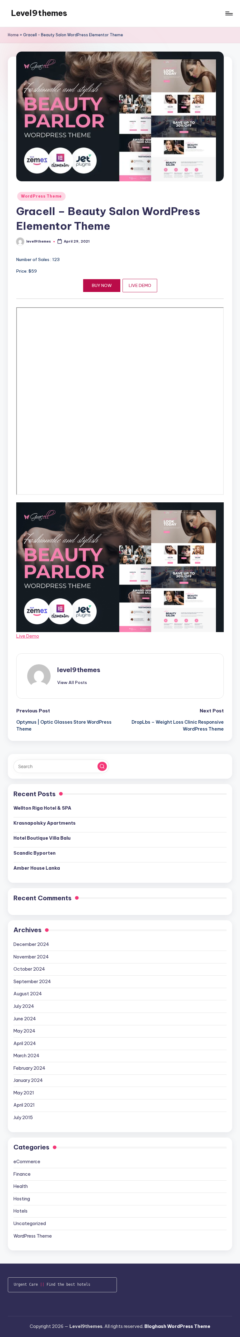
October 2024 (29, 969)
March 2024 (26, 1055)
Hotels (20, 1211)
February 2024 (29, 1068)
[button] (72, 682)
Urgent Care (26, 1284)
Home (13, 35)
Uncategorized (29, 1223)
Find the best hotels (68, 1284)
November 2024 (31, 957)
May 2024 (24, 1031)
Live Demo (27, 636)
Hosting (21, 1199)
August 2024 (27, 994)
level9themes (78, 670)
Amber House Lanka (36, 868)
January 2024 (28, 1080)
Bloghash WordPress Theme (177, 1326)
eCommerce (26, 1161)
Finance (22, 1174)
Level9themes (39, 13)
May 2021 (23, 1093)
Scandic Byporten (34, 853)
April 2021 (24, 1105)
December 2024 (31, 944)
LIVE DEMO (140, 285)
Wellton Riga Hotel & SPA (42, 808)
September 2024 (32, 981)
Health (20, 1186)
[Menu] (228, 13)
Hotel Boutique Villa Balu (42, 838)
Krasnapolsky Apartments (44, 823)
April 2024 (24, 1043)
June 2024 (24, 1019)
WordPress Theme (41, 196)
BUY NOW (102, 285)
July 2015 (23, 1117)
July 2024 (23, 1006)
